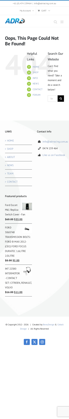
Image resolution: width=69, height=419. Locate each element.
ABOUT (11, 157)
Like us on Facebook (54, 155)
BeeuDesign (48, 324)
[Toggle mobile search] (55, 22)
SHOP (36, 72)
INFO (35, 78)
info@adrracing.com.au (45, 3)
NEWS (36, 83)
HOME (36, 66)
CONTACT (38, 89)
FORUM (36, 94)
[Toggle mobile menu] (62, 22)
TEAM (10, 173)
